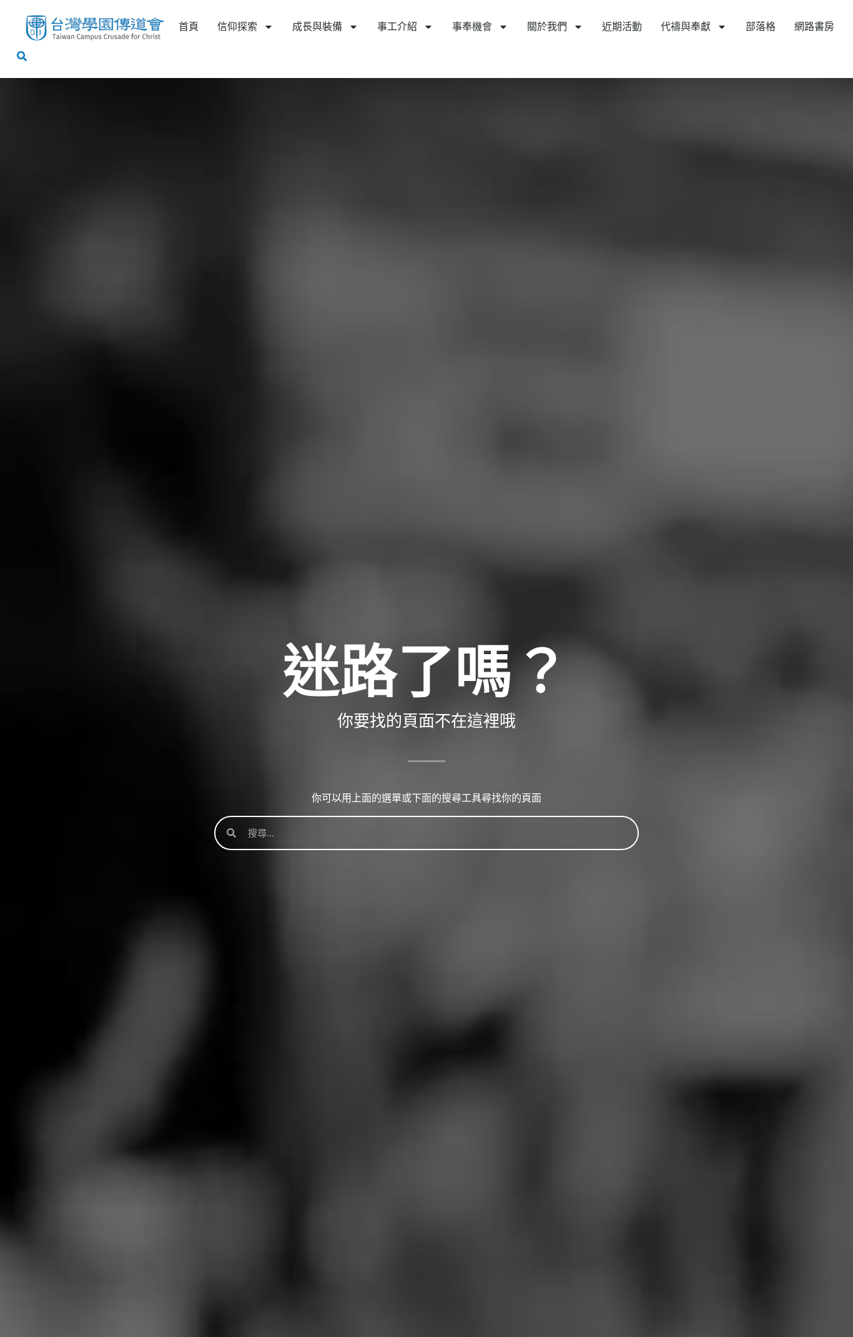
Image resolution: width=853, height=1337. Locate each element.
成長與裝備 (317, 26)
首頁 (189, 26)
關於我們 (547, 26)
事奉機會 (472, 26)
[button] (21, 56)
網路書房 (814, 26)
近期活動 (622, 26)
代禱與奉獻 (686, 26)
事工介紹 (397, 26)
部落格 (761, 26)
